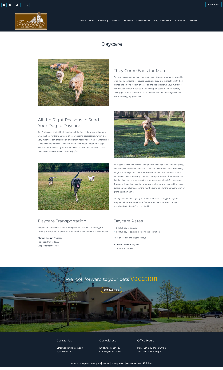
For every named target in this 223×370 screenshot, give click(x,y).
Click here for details (123, 248)
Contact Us (111, 290)
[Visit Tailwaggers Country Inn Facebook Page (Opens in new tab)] (4, 5)
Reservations (143, 20)
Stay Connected (162, 20)
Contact (192, 20)
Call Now (213, 5)
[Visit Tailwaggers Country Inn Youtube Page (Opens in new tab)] (16, 5)
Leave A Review (133, 363)
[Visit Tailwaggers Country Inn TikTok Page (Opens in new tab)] (32, 5)
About (92, 20)
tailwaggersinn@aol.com (71, 348)
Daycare (115, 20)
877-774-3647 (66, 351)
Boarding (103, 20)
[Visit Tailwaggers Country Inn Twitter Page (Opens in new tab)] (10, 5)
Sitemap (106, 363)
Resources (179, 20)
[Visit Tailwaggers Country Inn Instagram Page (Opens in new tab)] (22, 5)
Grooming (128, 20)
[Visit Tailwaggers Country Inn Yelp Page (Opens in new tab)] (27, 5)
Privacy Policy (118, 363)
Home (83, 20)
